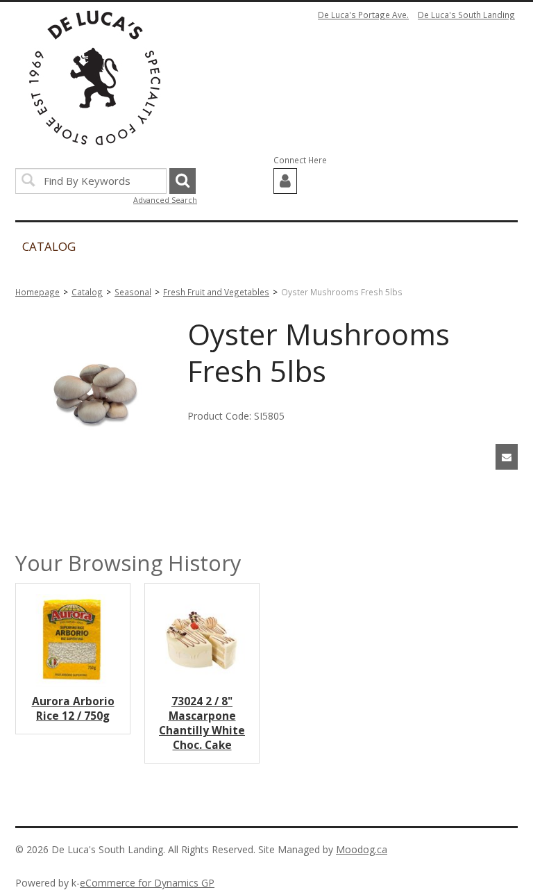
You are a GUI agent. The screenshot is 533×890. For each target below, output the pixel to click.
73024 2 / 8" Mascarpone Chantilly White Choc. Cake (202, 723)
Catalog (87, 291)
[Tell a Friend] (507, 457)
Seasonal (133, 291)
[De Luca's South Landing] (95, 78)
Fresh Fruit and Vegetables (216, 291)
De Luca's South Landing (466, 14)
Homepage (37, 291)
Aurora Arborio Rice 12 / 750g (73, 708)
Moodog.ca (361, 849)
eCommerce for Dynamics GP (147, 882)
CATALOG (49, 246)
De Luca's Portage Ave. (363, 14)
